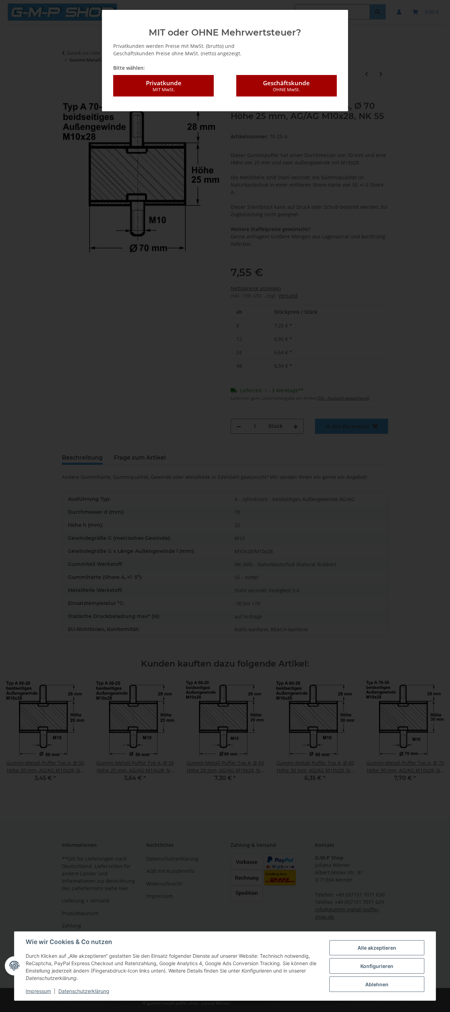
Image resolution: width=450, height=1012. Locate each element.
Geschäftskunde (286, 86)
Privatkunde (163, 86)
